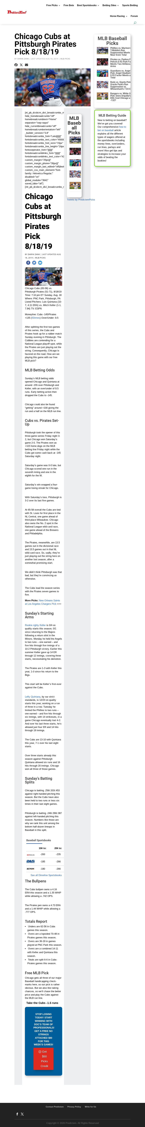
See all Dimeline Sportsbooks (46, 875)
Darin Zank (23, 59)
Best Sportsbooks (87, 5)
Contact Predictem (55, 1107)
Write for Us (90, 1107)
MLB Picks (65, 59)
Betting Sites (109, 5)
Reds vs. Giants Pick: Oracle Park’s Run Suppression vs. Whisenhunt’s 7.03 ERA (122, 85)
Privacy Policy (74, 1107)
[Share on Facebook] (16, 65)
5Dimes (36, 317)
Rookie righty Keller (35, 625)
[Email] (40, 263)
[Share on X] (21, 65)
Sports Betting (130, 5)
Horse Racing (117, 16)
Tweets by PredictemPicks (81, 199)
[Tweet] (34, 263)
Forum (134, 16)
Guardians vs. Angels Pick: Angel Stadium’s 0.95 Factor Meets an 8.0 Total (123, 74)
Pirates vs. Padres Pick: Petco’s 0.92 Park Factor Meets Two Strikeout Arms (122, 63)
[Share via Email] (26, 65)
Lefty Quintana (32, 696)
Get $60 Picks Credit (44, 1059)
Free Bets (69, 5)
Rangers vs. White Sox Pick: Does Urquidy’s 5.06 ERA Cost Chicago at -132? (123, 97)
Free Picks (52, 5)
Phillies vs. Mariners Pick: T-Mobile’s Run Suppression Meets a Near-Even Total (123, 51)
